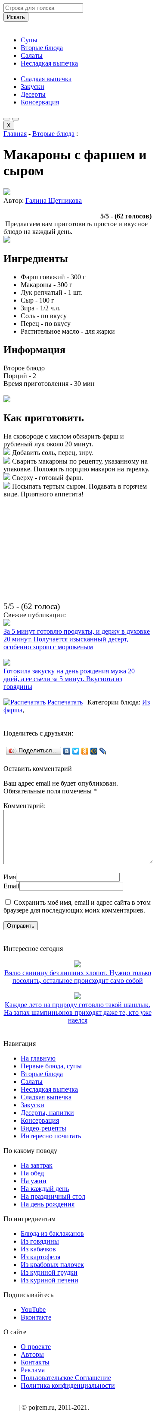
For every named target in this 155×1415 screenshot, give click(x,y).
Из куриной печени (49, 1280)
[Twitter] (76, 751)
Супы (29, 40)
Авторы (32, 1354)
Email (11, 886)
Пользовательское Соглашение (66, 1377)
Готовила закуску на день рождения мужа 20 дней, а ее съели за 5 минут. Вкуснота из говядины (69, 678)
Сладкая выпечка (46, 78)
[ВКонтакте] (66, 751)
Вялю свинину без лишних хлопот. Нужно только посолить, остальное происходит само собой (77, 976)
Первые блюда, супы (51, 1066)
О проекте (36, 1346)
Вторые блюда (42, 47)
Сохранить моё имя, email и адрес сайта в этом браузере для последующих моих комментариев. (77, 906)
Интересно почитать (51, 1136)
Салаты (32, 55)
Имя (9, 877)
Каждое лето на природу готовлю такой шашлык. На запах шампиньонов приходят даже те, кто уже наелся (78, 1012)
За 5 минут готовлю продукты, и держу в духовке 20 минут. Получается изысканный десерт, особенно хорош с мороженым (76, 639)
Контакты (35, 1362)
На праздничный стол (53, 1196)
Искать (16, 17)
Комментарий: (24, 805)
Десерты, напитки (47, 1112)
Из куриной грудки (49, 1272)
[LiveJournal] (103, 751)
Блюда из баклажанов (52, 1233)
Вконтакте (36, 1317)
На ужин (33, 1180)
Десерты (33, 94)
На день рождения (47, 1204)
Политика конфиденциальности (68, 1385)
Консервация (40, 102)
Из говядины (40, 1241)
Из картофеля (40, 1256)
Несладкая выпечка (49, 63)
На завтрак (37, 1165)
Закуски (32, 86)
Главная (15, 133)
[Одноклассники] (85, 751)
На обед (32, 1173)
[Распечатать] (24, 702)
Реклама (33, 1370)
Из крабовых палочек (52, 1264)
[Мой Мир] (94, 751)
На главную (38, 1058)
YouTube (33, 1309)
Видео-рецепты (43, 1128)
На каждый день (45, 1188)
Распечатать (65, 702)
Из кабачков (38, 1249)
